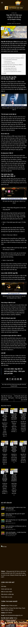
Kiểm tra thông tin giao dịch (11, 69)
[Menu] (2, 2)
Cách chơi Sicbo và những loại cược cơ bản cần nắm (16, 526)
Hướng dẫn (14, 13)
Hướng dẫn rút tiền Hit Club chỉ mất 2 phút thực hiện (23, 416)
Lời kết (4, 73)
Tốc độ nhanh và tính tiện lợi (11, 59)
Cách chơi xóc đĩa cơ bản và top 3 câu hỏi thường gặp (16, 508)
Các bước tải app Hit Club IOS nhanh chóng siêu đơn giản (4, 477)
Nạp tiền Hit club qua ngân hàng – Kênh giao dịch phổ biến (14, 371)
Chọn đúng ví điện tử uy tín (10, 68)
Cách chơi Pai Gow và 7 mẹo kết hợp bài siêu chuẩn (16, 520)
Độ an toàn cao (8, 61)
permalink (15, 386)
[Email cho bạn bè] (15, 379)
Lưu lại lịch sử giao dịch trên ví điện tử (13, 71)
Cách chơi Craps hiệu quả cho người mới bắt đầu (15, 514)
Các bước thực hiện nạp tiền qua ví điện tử (13, 64)
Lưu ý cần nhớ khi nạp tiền (9, 66)
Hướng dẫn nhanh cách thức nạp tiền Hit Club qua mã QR (20, 397)
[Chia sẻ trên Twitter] (12, 379)
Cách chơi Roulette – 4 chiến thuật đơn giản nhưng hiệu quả (16, 533)
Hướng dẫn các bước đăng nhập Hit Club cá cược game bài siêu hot (14, 477)
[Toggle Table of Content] (22, 56)
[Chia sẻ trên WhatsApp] (7, 379)
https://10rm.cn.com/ (11, 605)
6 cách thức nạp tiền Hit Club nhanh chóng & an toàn (23, 449)
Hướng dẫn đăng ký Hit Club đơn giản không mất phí (14, 449)
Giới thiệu (3, 586)
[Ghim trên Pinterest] (18, 379)
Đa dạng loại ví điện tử (10, 62)
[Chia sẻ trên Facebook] (10, 379)
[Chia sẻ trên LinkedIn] (20, 379)
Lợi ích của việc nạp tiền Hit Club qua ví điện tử (13, 58)
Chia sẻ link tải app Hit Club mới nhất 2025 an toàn (4, 449)
